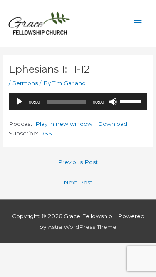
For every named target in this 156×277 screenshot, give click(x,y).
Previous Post (78, 162)
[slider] (131, 100)
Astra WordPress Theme (82, 226)
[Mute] (113, 102)
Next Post (78, 182)
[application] (78, 101)
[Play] (19, 102)
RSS (46, 133)
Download (112, 123)
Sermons (25, 83)
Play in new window (63, 123)
